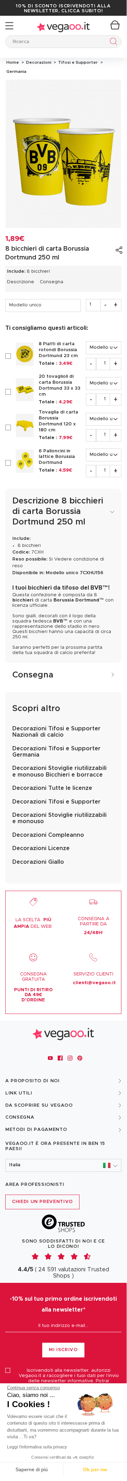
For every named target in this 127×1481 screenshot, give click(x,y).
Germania (15, 71)
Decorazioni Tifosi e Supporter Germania (56, 752)
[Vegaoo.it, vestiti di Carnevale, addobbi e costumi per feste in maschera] (63, 25)
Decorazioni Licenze (41, 848)
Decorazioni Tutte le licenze (52, 788)
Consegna (51, 282)
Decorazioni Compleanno (48, 835)
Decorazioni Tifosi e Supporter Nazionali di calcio (56, 732)
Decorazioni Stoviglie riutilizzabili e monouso (59, 818)
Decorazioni (38, 62)
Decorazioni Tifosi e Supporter (56, 802)
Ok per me (95, 1469)
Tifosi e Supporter (77, 62)
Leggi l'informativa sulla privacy (37, 1447)
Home (12, 62)
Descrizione (20, 282)
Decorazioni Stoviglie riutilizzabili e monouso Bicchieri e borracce (59, 771)
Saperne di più (31, 1469)
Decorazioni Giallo (38, 862)
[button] (63, 1165)
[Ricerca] (112, 42)
